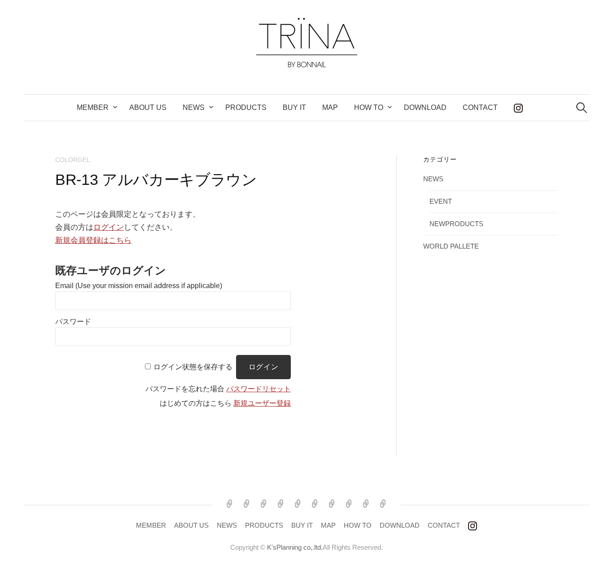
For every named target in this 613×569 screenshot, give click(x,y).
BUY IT (294, 107)
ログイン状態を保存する (192, 367)
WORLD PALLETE (451, 246)
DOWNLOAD (425, 107)
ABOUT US (147, 107)
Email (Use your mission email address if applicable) (138, 285)
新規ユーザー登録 (262, 403)
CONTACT (480, 107)
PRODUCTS (246, 107)
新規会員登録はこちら (93, 240)
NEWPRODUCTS (456, 224)
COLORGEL (72, 159)
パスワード (73, 321)
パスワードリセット (258, 389)
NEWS (194, 107)
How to (368, 107)
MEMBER (93, 107)
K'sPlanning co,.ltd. (295, 547)
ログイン (108, 227)
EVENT (440, 201)
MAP (330, 107)
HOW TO (358, 525)
